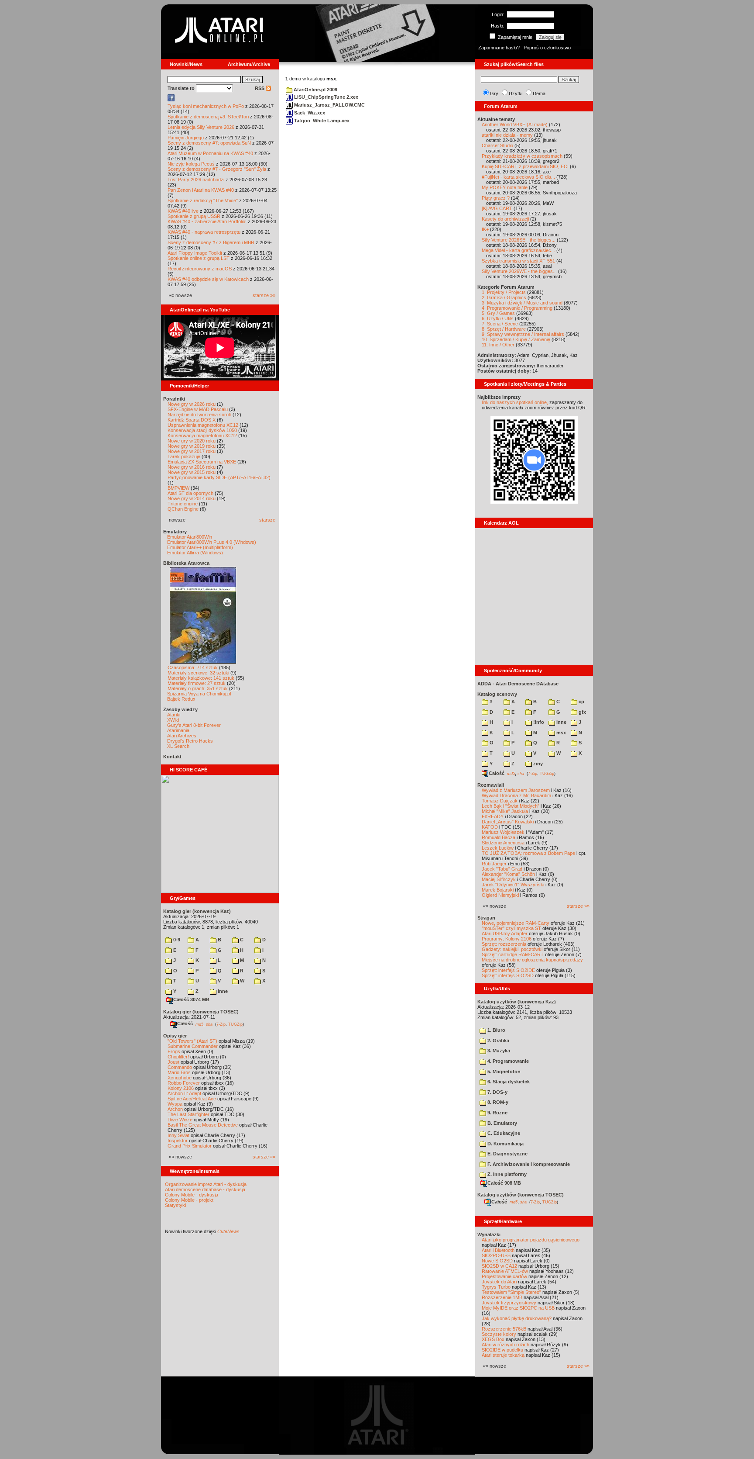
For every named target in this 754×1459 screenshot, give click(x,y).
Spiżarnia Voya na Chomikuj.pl (199, 693)
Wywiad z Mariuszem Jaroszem (516, 790)
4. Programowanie (507, 1061)
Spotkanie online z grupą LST (199, 258)
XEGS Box (493, 1339)
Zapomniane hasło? (499, 47)
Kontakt (172, 756)
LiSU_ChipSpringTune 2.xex (325, 97)
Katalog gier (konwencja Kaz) (197, 911)
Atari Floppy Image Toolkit (195, 253)
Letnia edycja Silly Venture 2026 (201, 127)
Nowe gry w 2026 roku (192, 404)
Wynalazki (488, 1234)
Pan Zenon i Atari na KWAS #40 (201, 190)
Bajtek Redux (181, 699)
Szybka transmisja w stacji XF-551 (518, 260)
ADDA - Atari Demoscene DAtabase (518, 683)
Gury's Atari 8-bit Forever (194, 725)
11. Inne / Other (498, 344)
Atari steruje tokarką (503, 1355)
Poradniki (174, 398)
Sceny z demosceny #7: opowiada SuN (209, 142)
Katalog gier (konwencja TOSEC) (201, 1011)
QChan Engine (183, 509)
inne (222, 991)
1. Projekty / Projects (504, 292)
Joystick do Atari (499, 1281)
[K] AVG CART (497, 208)
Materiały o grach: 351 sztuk (198, 688)
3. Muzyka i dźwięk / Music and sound (522, 302)
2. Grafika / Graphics (504, 297)
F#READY (493, 816)
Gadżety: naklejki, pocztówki (512, 949)
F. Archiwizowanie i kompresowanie (528, 1164)
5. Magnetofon (503, 1071)
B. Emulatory (501, 1123)
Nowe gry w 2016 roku (192, 467)
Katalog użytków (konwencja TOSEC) (520, 1194)
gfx (581, 712)
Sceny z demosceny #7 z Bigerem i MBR (211, 242)
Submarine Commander (193, 1046)
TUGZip (235, 1024)
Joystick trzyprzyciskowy (509, 1302)
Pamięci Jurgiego (186, 137)
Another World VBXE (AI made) (515, 124)
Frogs (174, 1051)
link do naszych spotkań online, (515, 402)
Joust (173, 1062)
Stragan (486, 917)
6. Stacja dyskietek (508, 1081)
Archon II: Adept (185, 1093)
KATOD (490, 827)
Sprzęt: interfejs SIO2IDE (508, 970)
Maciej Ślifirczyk (499, 879)
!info (538, 722)
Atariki (173, 714)
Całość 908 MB (504, 1183)
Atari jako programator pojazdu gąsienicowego (530, 1239)
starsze (267, 519)
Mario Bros (179, 1072)
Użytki (515, 93)
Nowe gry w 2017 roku (192, 451)
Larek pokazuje (184, 456)
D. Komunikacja (505, 1143)
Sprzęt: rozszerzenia (504, 944)
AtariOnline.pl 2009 (314, 89)
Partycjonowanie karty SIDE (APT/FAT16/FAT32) (219, 477)
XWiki (173, 720)
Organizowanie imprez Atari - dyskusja (206, 1184)
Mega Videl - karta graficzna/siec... (518, 250)
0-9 (176, 939)
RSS (260, 88)
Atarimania (178, 730)
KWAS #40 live (183, 211)
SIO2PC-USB (496, 1255)
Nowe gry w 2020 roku (192, 440)
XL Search (178, 746)
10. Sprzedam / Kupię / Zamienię (516, 339)
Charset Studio (497, 145)
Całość (185, 1023)
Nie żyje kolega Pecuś (191, 163)
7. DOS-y (496, 1092)
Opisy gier (175, 1035)
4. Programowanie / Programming (517, 308)
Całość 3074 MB (191, 999)
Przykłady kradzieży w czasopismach (522, 156)
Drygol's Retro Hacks (190, 740)
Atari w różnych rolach (505, 1344)
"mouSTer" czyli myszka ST (511, 928)
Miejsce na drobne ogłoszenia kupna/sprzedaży (532, 959)
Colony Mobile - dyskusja (191, 1194)
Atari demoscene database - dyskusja (205, 1189)
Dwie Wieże (180, 1119)
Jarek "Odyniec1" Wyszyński (513, 884)
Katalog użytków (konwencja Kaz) (516, 1001)
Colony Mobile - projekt (189, 1200)
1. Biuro (495, 1030)
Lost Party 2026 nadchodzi (196, 179)
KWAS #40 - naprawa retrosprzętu (204, 232)
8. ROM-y (497, 1102)
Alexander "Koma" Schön (508, 874)
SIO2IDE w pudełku (502, 1349)
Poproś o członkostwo (547, 47)
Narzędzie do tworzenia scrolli (199, 414)
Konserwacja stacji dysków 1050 (202, 430)
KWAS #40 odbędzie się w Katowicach (208, 279)
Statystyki (175, 1205)
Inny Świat (178, 1135)
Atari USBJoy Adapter (505, 933)
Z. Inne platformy (506, 1174)
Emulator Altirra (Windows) (195, 552)
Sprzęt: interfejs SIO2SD (508, 975)
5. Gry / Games (498, 313)
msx (560, 732)
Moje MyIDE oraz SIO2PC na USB (518, 1307)
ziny (537, 763)
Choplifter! (178, 1056)
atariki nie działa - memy (507, 135)
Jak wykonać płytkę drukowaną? (517, 1318)
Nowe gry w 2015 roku (192, 472)
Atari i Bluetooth (498, 1250)
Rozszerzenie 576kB (504, 1328)
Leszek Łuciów (498, 848)
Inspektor (178, 1140)
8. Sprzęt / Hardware (504, 329)
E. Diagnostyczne (507, 1153)
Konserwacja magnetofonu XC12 (202, 435)
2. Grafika (497, 1040)
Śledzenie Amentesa (503, 842)
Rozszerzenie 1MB (502, 1297)
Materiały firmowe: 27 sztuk (197, 683)
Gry (494, 93)
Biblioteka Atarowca (186, 563)
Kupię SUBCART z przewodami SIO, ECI (525, 166)
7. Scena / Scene (500, 323)
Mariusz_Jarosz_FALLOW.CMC (329, 104)
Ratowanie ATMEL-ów (505, 1271)
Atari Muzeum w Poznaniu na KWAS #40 (210, 153)
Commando (180, 1067)
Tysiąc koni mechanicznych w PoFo (206, 106)
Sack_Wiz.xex (309, 112)
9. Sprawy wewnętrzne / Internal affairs (523, 334)
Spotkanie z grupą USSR (194, 216)
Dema (539, 93)
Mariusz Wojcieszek (503, 832)
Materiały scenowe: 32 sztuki (198, 672)
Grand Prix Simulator (190, 1145)
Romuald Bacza (498, 837)
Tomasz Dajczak (500, 800)
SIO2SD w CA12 (499, 1266)
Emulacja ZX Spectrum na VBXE (202, 461)
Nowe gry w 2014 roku (192, 498)
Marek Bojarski (498, 889)
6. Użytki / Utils (498, 318)
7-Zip (221, 1024)
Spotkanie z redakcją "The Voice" (203, 200)
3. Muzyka (498, 1050)
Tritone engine (183, 503)
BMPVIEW (178, 488)
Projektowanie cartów (504, 1276)
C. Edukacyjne (503, 1133)
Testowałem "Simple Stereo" (511, 1292)
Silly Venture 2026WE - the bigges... (519, 271)
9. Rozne (496, 1112)
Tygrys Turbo (496, 1287)
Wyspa (175, 1103)
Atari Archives (181, 735)
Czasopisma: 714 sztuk (193, 667)
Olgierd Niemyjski (500, 895)
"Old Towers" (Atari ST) (192, 1041)
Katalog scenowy (497, 694)
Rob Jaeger (494, 863)
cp (580, 701)
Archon (175, 1109)
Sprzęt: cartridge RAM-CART (513, 954)
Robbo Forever (184, 1083)
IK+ (485, 229)
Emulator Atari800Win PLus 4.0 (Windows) (211, 542)
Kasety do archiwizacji (505, 218)
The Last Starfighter (188, 1114)
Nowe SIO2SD (497, 1260)
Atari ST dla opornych (190, 493)
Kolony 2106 (181, 1088)
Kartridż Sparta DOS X (192, 419)
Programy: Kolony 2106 (506, 938)
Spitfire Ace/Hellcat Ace (192, 1098)
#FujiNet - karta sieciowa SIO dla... (518, 177)
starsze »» (264, 295)
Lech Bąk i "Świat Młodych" (510, 806)
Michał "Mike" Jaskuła (505, 811)
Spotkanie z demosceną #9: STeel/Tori (208, 116)
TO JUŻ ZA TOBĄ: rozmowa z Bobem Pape (528, 853)
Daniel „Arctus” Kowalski (508, 821)
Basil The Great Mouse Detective (203, 1124)
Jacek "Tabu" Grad (502, 868)
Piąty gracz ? (496, 198)
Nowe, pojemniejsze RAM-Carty (515, 923)
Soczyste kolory (499, 1334)
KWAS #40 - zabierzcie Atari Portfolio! (207, 221)
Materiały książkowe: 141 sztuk (201, 678)
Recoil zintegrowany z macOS (200, 268)
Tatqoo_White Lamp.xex (321, 120)
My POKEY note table (505, 187)
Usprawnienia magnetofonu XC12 (203, 425)
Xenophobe (180, 1077)
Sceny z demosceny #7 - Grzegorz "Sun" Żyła (217, 169)
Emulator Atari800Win (189, 536)
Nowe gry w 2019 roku (192, 446)
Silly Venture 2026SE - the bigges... (518, 239)
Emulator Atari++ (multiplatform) (200, 547)
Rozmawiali (490, 785)
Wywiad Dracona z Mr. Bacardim (516, 795)
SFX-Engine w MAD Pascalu (198, 409)
